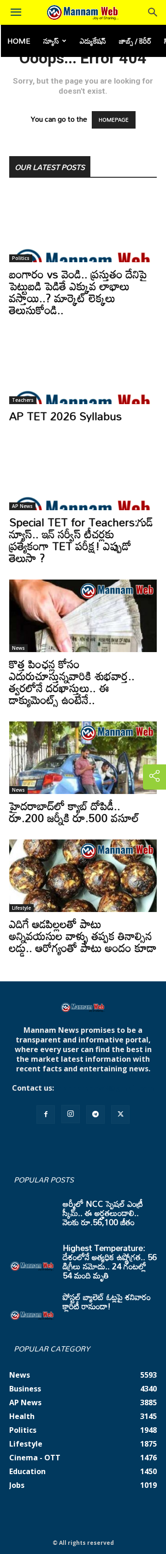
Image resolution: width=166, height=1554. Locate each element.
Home (18, 41)
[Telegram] (95, 1114)
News (18, 648)
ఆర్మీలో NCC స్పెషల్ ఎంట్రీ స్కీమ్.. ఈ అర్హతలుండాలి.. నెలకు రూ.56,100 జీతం (103, 1212)
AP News (22, 506)
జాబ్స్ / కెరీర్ (135, 41)
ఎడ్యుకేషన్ (93, 41)
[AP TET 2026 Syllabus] (83, 368)
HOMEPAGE (114, 120)
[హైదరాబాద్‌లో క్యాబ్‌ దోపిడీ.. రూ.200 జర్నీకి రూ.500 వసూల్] (83, 757)
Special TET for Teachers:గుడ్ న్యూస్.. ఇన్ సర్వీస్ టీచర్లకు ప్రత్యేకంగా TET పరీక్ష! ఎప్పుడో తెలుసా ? (81, 540)
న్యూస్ (51, 41)
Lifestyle (21, 908)
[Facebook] (45, 1114)
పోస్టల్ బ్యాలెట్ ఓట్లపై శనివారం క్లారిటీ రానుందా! (107, 1301)
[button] (15, 12)
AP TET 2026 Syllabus (65, 416)
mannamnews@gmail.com (105, 1088)
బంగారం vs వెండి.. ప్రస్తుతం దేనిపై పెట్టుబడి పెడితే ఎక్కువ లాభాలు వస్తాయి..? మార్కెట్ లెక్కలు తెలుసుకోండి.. (78, 292)
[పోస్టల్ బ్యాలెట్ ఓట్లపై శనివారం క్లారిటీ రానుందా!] (32, 1308)
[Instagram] (70, 1114)
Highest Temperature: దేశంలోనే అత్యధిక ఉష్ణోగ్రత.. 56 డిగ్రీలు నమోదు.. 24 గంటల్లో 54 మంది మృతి (110, 1261)
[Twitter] (120, 1114)
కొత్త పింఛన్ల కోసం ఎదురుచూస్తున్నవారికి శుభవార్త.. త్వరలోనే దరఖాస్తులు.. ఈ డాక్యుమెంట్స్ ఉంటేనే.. (72, 681)
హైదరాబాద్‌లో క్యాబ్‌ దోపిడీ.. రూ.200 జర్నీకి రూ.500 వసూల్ (74, 811)
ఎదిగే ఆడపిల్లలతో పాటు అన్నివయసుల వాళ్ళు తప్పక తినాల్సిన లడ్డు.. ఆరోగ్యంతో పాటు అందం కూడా (83, 935)
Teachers (23, 400)
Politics (21, 258)
